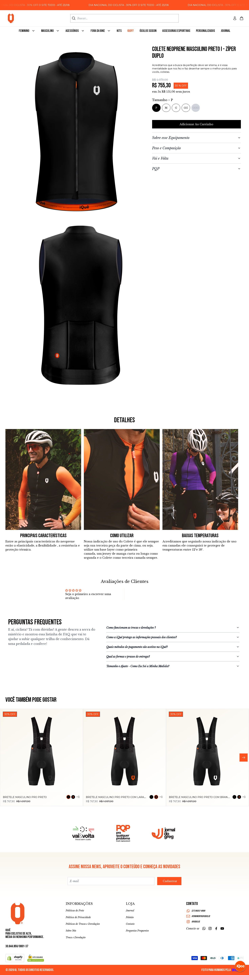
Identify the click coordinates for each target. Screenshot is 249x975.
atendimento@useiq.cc (201, 916)
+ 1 (78, 796)
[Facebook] (216, 928)
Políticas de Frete (75, 910)
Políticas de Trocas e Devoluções (83, 923)
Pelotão (130, 917)
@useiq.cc (196, 921)
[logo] (10, 18)
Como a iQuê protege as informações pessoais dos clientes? (141, 637)
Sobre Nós (71, 930)
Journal (130, 910)
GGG (196, 107)
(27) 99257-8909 (198, 910)
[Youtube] (222, 928)
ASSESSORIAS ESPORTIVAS (176, 31)
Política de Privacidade (78, 917)
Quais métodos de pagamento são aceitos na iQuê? (137, 647)
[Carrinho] (242, 18)
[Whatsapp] (204, 928)
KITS (119, 31)
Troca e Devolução (76, 937)
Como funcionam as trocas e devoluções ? (131, 627)
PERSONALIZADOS (205, 31)
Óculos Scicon (148, 31)
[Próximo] (244, 757)
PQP (155, 169)
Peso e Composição (166, 148)
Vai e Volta (160, 158)
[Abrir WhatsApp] (8, 966)
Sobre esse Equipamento (170, 138)
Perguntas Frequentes (137, 930)
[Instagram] (210, 928)
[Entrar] (235, 18)
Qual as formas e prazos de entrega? (128, 656)
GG (186, 107)
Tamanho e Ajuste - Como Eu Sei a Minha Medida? (137, 666)
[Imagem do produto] (41, 750)
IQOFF (130, 31)
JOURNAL (225, 31)
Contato (130, 923)
